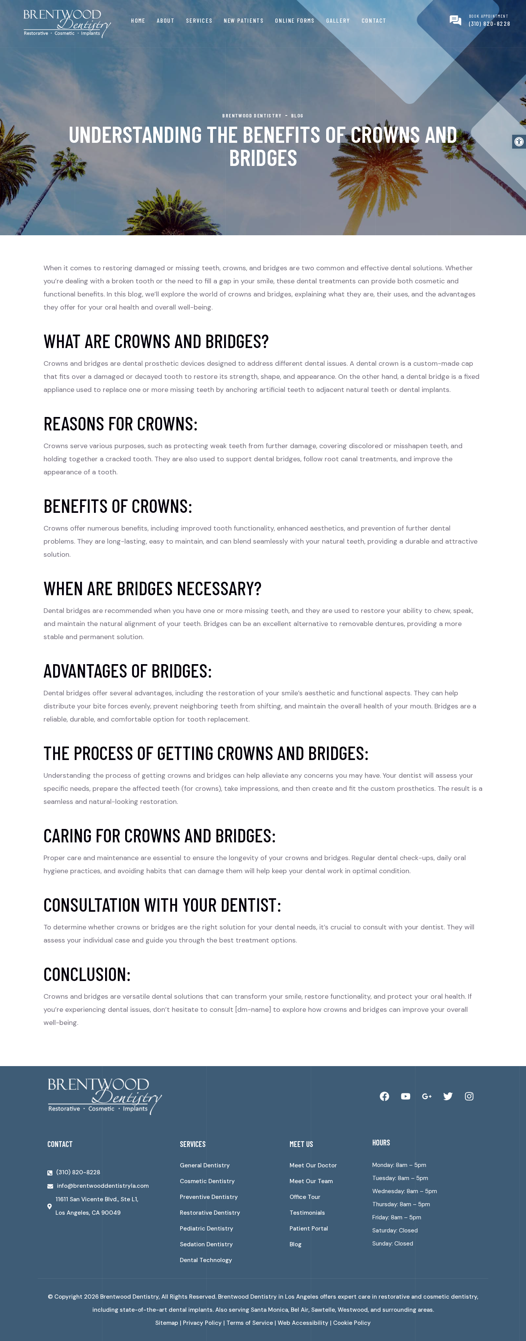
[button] (519, 142)
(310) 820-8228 (490, 23)
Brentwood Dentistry (129, 1297)
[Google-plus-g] (426, 1096)
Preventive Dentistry (209, 1197)
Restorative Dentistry (210, 1213)
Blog (296, 1244)
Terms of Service (249, 1323)
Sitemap (166, 1323)
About (165, 20)
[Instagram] (469, 1096)
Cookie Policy (352, 1323)
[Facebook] (384, 1096)
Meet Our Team (311, 1181)
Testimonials (307, 1213)
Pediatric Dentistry (206, 1228)
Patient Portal (309, 1228)
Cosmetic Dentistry (207, 1181)
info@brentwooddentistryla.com (103, 1186)
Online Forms (294, 20)
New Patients (243, 20)
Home (138, 20)
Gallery (338, 20)
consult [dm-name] (240, 1009)
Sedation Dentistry (206, 1244)
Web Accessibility (303, 1323)
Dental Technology (206, 1260)
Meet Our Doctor (313, 1165)
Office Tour (305, 1197)
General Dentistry (205, 1165)
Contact (374, 20)
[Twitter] (447, 1096)
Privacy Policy (202, 1323)
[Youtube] (405, 1096)
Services (199, 20)
